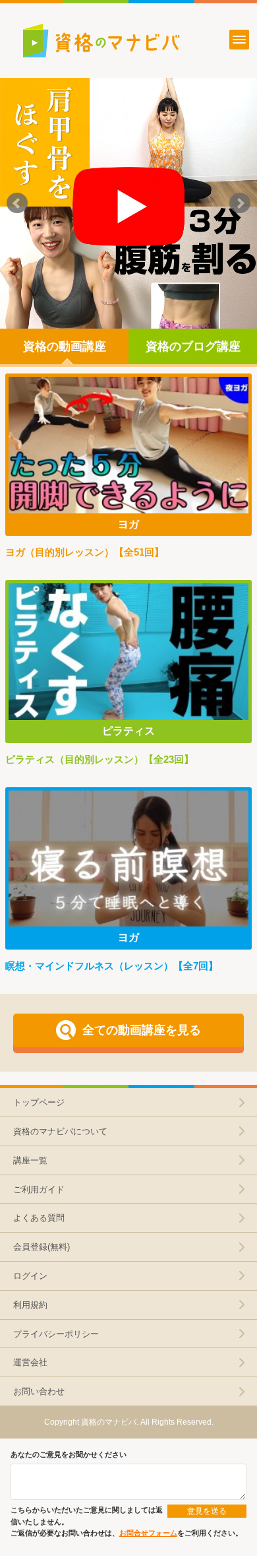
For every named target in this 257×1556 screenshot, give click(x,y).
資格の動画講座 (64, 346)
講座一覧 (30, 1160)
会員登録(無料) (41, 1247)
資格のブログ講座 (193, 346)
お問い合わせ (39, 1391)
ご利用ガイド (39, 1189)
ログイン (30, 1276)
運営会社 (30, 1362)
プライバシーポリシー (56, 1334)
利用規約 (30, 1305)
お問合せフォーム (148, 1533)
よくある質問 (39, 1218)
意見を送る (207, 1511)
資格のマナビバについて (60, 1131)
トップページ (39, 1102)
